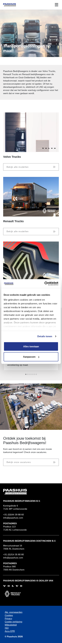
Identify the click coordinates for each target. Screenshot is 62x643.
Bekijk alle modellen (18, 167)
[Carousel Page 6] (36, 374)
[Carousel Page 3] (30, 374)
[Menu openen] (57, 4)
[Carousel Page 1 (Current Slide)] (25, 374)
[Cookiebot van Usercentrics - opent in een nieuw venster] (44, 284)
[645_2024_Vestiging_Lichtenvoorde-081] (31, 407)
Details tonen (44, 336)
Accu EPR (10, 631)
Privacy (8, 618)
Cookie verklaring (13, 622)
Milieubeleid (11, 625)
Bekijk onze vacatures (19, 462)
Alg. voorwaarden (13, 612)
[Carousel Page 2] (27, 374)
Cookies (9, 615)
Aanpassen (29, 356)
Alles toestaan (31, 346)
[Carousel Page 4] (32, 374)
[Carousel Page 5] (34, 374)
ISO (7, 628)
